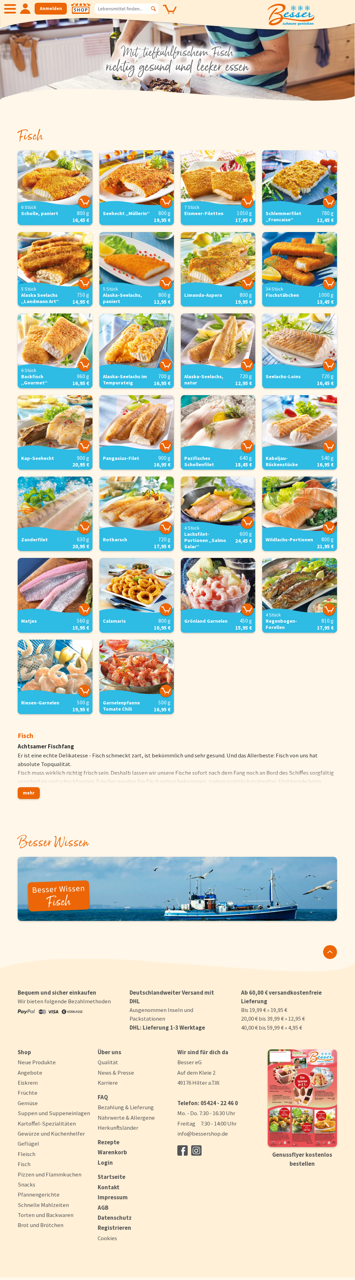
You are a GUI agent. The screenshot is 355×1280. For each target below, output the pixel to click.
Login (105, 1162)
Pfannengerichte (39, 1194)
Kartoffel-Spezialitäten (47, 1123)
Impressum (113, 1197)
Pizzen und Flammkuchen (49, 1174)
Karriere (108, 1082)
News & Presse (116, 1072)
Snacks (26, 1184)
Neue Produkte (37, 1062)
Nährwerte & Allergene (126, 1117)
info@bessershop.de (202, 1133)
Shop (24, 1052)
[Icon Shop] (80, 8)
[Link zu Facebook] (182, 1150)
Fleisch (26, 1154)
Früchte (27, 1092)
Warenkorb (112, 1152)
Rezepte (108, 1142)
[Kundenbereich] (25, 8)
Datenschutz (115, 1217)
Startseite (111, 1177)
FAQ (103, 1097)
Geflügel (28, 1143)
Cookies (107, 1238)
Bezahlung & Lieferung (126, 1107)
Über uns (109, 1052)
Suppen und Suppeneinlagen (54, 1113)
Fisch (24, 1164)
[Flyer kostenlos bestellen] (302, 1098)
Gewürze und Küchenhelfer (51, 1133)
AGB (103, 1207)
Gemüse (28, 1103)
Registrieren (114, 1228)
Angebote (30, 1072)
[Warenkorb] (170, 14)
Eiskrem (28, 1082)
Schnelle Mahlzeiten (43, 1205)
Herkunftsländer (118, 1127)
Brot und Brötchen (40, 1225)
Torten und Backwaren (45, 1215)
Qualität (108, 1062)
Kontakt (108, 1187)
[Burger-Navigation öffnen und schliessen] (10, 8)
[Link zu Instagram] (196, 1150)
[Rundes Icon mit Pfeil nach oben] (330, 952)
